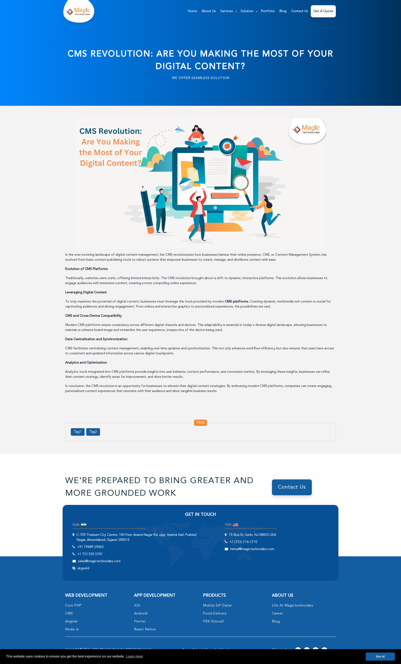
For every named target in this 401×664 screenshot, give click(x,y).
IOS (137, 605)
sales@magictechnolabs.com (99, 561)
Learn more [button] (134, 656)
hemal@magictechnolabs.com (252, 549)
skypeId (83, 568)
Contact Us (299, 11)
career (277, 613)
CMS (69, 613)
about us (209, 11)
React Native (145, 629)
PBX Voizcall (213, 621)
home (192, 11)
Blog (283, 11)
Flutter (140, 621)
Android (140, 613)
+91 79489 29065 (90, 547)
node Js (72, 629)
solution (247, 11)
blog (276, 621)
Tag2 (93, 432)
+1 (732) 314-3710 (243, 542)
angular (71, 621)
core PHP (73, 605)
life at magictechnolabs (292, 605)
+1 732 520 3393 (90, 554)
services (226, 11)
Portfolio (268, 11)
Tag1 (77, 432)
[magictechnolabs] (77, 11)
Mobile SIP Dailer (217, 605)
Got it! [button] (380, 656)
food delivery (215, 613)
